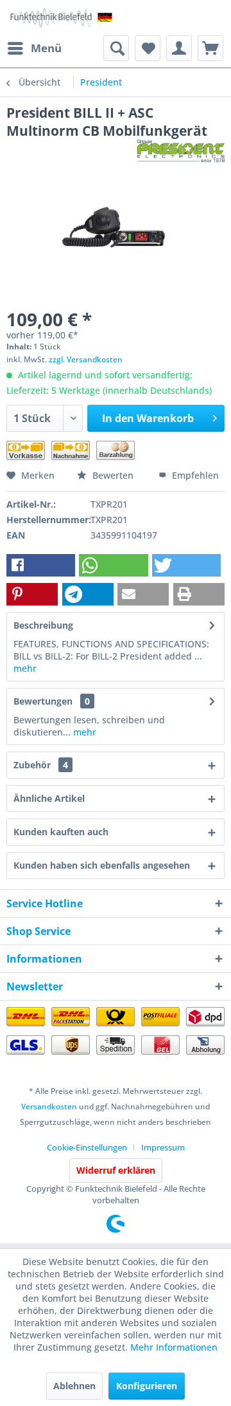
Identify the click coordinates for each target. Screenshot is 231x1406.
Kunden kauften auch (60, 832)
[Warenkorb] (210, 48)
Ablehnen (74, 1386)
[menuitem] (34, 48)
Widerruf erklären (115, 1170)
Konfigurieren (146, 1386)
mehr (25, 668)
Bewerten (113, 475)
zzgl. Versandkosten (86, 359)
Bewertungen (43, 701)
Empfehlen (194, 475)
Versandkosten (49, 1106)
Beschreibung (43, 625)
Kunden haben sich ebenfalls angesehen (101, 865)
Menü (46, 48)
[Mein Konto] (179, 48)
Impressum (163, 1147)
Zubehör (40, 765)
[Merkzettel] (147, 48)
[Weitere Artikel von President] (181, 151)
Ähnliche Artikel (49, 798)
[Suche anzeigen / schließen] (116, 48)
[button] (40, 565)
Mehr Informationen (174, 1347)
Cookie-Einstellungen (87, 1147)
